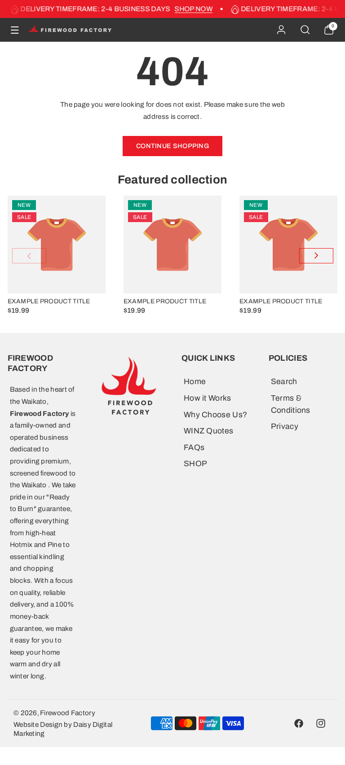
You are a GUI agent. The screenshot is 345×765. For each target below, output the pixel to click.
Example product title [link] (49, 301)
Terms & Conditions (290, 404)
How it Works (207, 398)
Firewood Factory (67, 713)
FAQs (194, 447)
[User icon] (281, 29)
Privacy (284, 426)
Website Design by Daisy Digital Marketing (62, 729)
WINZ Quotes (208, 431)
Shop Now (190, 9)
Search (284, 381)
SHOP (195, 463)
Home (195, 381)
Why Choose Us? (215, 415)
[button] (15, 29)
